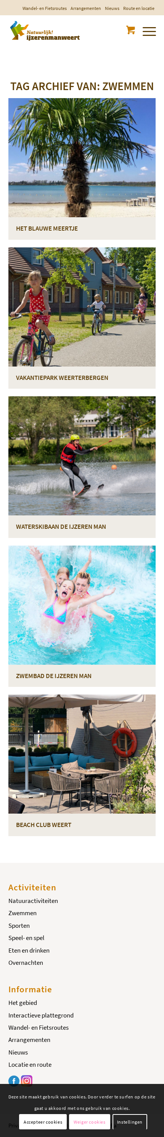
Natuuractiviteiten (33, 900)
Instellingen (130, 1122)
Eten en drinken (29, 950)
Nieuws (112, 8)
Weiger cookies (89, 1122)
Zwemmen (22, 913)
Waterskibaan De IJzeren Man (61, 526)
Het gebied (22, 1002)
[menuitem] (44, 8)
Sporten (19, 925)
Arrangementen (86, 8)
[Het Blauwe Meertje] (82, 157)
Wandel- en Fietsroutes (45, 8)
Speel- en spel (26, 938)
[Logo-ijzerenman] (67, 30)
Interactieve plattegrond (41, 1015)
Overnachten (25, 962)
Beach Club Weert (43, 824)
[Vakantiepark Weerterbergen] (82, 307)
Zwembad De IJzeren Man (54, 676)
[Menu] (145, 30)
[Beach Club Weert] (82, 754)
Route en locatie (138, 8)
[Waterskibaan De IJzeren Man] (82, 455)
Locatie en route (29, 1064)
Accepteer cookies (43, 1122)
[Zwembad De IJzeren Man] (82, 605)
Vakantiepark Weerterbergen (62, 377)
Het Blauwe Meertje (47, 228)
